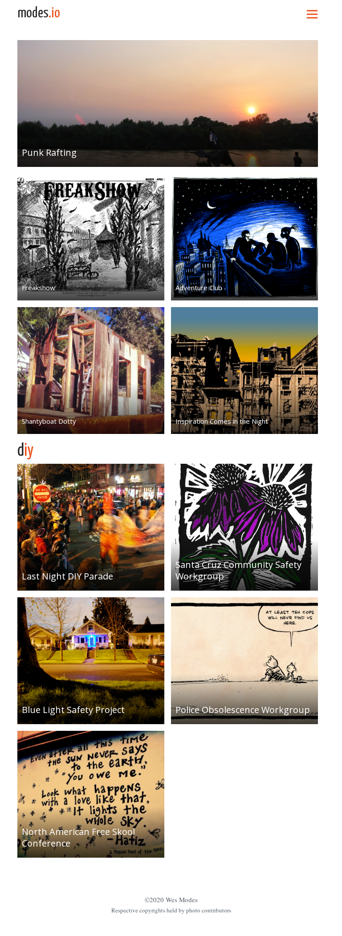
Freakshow (38, 287)
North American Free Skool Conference (78, 837)
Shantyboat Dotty (49, 421)
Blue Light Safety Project (73, 710)
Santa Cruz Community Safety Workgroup (238, 570)
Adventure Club (198, 287)
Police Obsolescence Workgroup (242, 710)
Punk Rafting (49, 152)
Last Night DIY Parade (67, 576)
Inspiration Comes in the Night (221, 421)
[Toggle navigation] (312, 13)
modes (38, 13)
